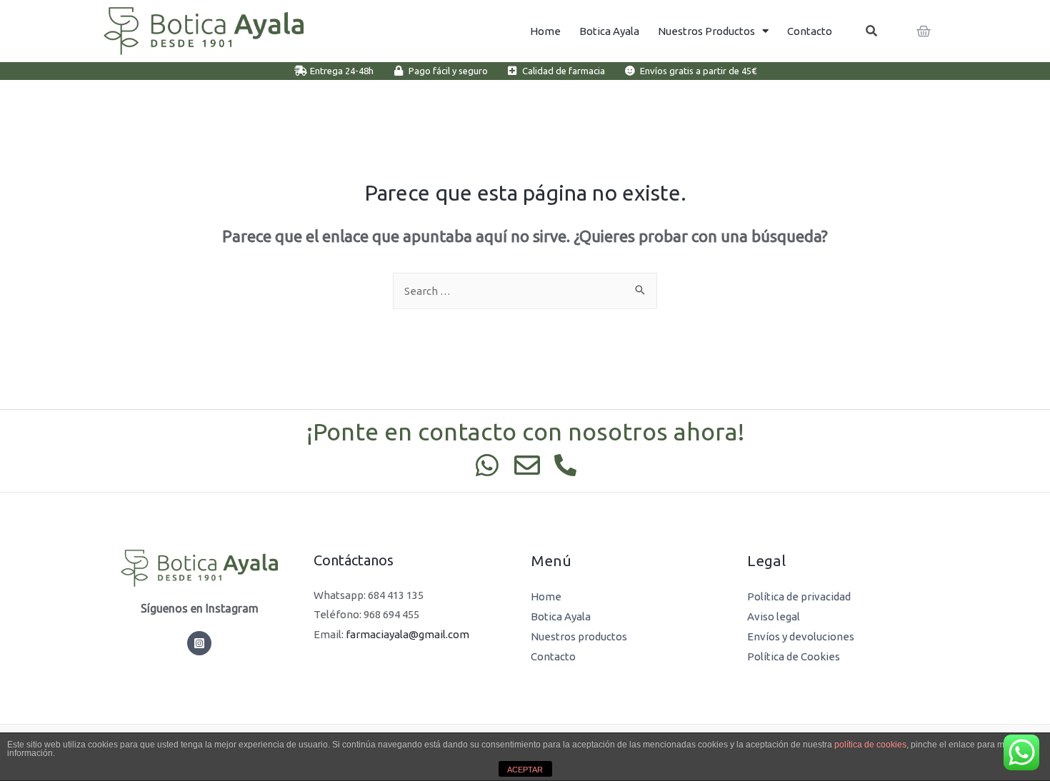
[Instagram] (199, 643)
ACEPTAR (525, 769)
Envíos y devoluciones (800, 636)
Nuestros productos (706, 31)
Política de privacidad (799, 596)
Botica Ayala (609, 31)
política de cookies (870, 745)
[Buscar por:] (525, 291)
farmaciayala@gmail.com (407, 634)
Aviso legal (773, 616)
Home (545, 31)
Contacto (809, 31)
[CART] (924, 31)
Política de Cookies (793, 656)
